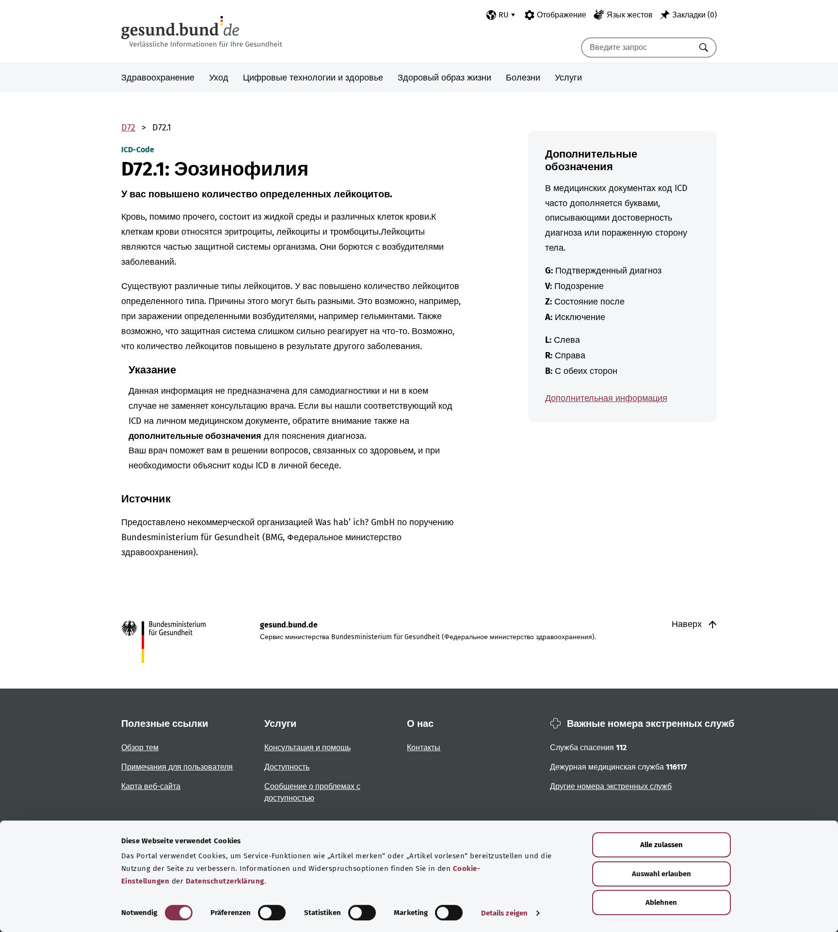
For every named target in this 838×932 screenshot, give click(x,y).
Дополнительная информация (606, 398)
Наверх (688, 624)
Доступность (286, 766)
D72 (128, 127)
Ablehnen (661, 902)
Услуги (568, 77)
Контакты (423, 747)
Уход (218, 77)
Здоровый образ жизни (444, 77)
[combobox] (637, 47)
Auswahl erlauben (661, 873)
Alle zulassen (661, 844)
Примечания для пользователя (177, 766)
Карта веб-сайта (150, 786)
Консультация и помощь (307, 747)
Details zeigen (504, 913)
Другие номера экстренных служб (611, 786)
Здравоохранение (157, 77)
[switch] (272, 912)
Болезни (523, 77)
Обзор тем (140, 747)
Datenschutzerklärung (225, 881)
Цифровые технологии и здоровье (313, 77)
